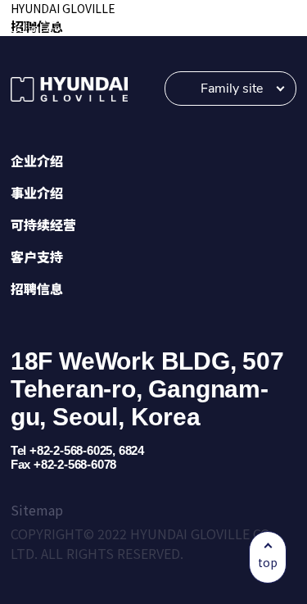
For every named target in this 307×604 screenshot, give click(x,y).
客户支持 (37, 256)
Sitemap (37, 510)
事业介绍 (37, 192)
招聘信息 (37, 288)
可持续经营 (43, 224)
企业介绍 (37, 160)
